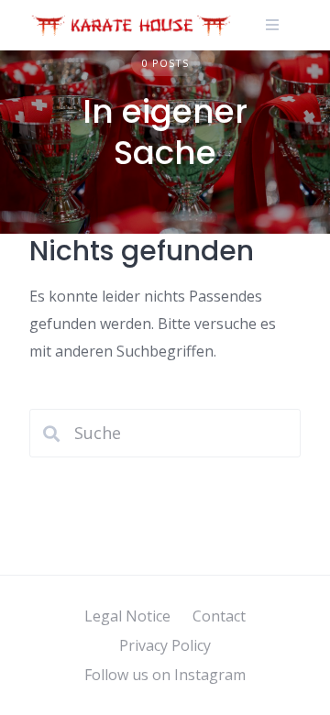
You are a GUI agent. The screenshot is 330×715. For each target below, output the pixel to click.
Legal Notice (127, 616)
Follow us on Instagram (165, 675)
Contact (219, 616)
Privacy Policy (165, 645)
